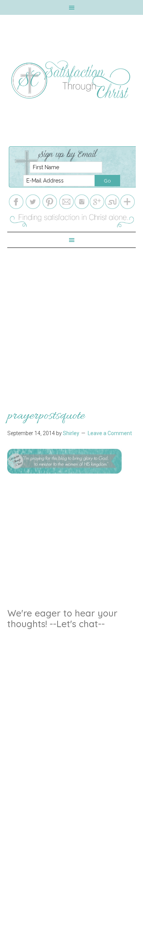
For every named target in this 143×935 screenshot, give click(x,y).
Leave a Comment (110, 433)
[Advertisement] (71, 319)
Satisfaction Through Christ (71, 79)
